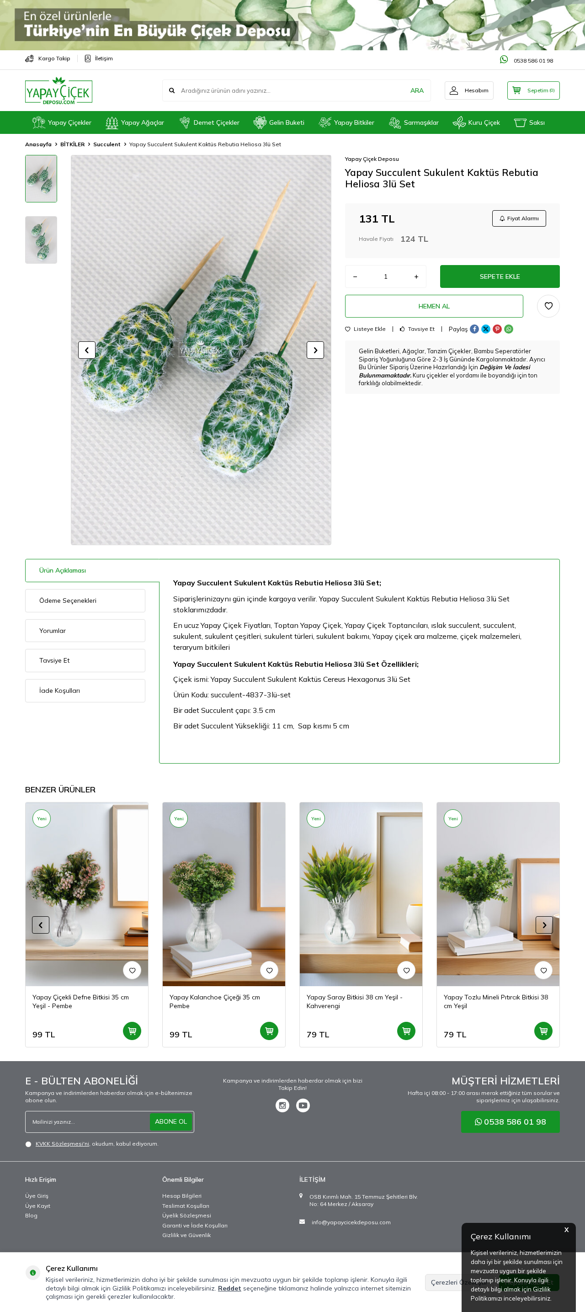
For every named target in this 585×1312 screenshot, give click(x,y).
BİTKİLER (72, 144)
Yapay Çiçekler (69, 122)
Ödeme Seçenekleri (67, 600)
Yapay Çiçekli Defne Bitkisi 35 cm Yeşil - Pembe (80, 1001)
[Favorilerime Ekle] (132, 970)
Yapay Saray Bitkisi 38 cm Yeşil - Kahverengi (355, 1001)
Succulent (107, 144)
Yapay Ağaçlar (142, 122)
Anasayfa (38, 144)
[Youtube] (303, 1105)
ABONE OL (171, 1121)
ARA (417, 90)
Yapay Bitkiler (354, 122)
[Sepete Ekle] (132, 1031)
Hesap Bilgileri (182, 1195)
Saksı (537, 122)
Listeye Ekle (369, 329)
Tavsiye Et (421, 329)
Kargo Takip (54, 58)
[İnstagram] (282, 1105)
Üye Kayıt (37, 1205)
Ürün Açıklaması (62, 570)
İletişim (104, 58)
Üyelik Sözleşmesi (186, 1215)
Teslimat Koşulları (185, 1205)
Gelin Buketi (286, 122)
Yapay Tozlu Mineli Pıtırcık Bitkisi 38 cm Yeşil (496, 1001)
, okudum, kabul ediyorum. (97, 1143)
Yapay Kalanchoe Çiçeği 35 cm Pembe (215, 1001)
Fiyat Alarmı (523, 218)
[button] (87, 350)
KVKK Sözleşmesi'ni (62, 1143)
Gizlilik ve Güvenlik (186, 1235)
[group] (201, 350)
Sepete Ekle (500, 276)
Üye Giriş (36, 1195)
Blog (31, 1215)
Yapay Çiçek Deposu (372, 158)
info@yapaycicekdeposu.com (351, 1222)
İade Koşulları (59, 690)
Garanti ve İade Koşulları (195, 1225)
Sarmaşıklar (421, 122)
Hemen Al (434, 306)
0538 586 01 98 (532, 60)
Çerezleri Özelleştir (459, 1282)
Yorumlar (52, 631)
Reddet (229, 1288)
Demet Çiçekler (216, 122)
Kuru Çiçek (484, 122)
